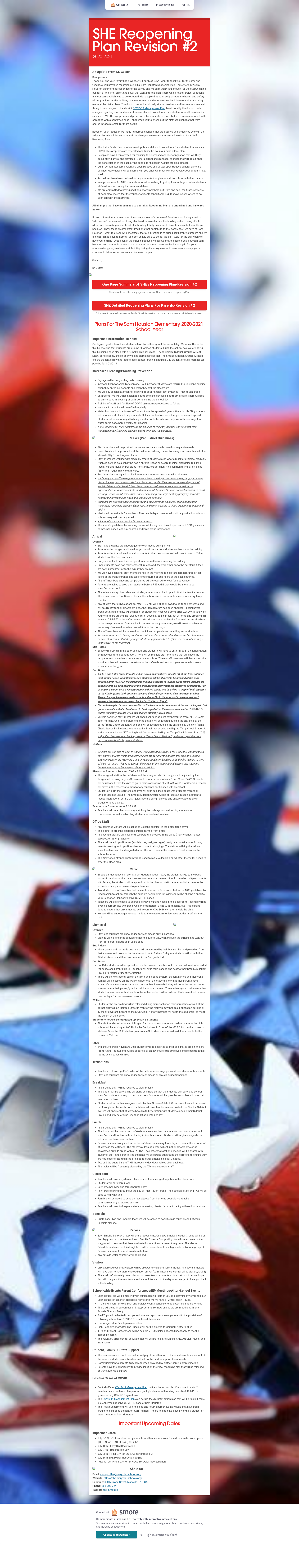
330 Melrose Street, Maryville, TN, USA (126, 1482)
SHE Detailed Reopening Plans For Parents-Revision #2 (149, 305)
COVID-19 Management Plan (149, 108)
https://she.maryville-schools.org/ (123, 1478)
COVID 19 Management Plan (131, 1387)
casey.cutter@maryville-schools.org (120, 1474)
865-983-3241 (110, 1485)
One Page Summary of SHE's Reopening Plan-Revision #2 (149, 284)
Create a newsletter (116, 1534)
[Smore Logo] (120, 5)
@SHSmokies (110, 1489)
